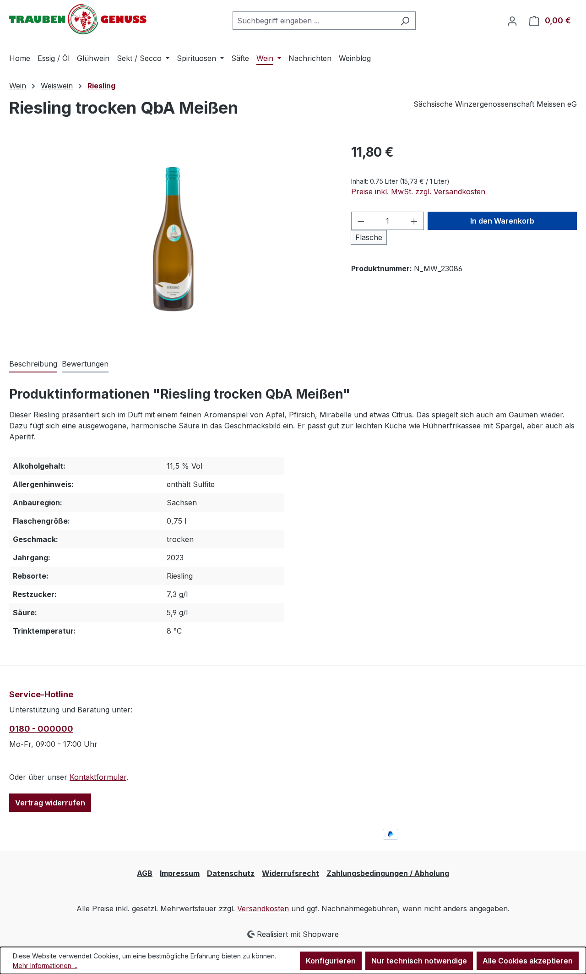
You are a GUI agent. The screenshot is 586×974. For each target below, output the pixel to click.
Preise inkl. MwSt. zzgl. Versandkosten (418, 191)
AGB (144, 873)
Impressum (180, 873)
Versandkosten (263, 908)
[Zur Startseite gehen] (77, 19)
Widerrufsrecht (290, 873)
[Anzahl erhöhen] (414, 221)
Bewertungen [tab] (85, 363)
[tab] (33, 364)
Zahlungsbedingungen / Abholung (387, 873)
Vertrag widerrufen (50, 802)
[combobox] (314, 20)
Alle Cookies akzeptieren (528, 960)
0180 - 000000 (41, 728)
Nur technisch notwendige (419, 960)
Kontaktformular (98, 777)
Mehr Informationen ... (45, 965)
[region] (171, 240)
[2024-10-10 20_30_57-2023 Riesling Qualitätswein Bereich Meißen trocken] (171, 240)
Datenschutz (231, 873)
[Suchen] (405, 20)
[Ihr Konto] (512, 20)
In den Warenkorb (502, 220)
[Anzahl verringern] (360, 221)
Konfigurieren (331, 960)
